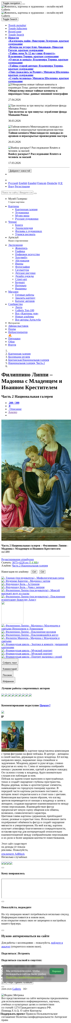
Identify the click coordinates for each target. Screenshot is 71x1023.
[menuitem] (60, 183)
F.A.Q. (16, 1010)
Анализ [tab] (12, 412)
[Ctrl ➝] (35, 628)
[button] (17, 25)
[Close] (35, 193)
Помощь (6, 1010)
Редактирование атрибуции (17, 559)
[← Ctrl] (35, 599)
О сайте (25, 1010)
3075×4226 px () (25, 562)
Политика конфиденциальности (35, 1016)
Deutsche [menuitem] (52, 183)
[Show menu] (23, 3)
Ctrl (34, 572)
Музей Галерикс (17, 200)
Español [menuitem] (32, 183)
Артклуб (18, 239)
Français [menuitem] (41, 183)
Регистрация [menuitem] (22, 186)
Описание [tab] (15, 409)
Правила (31, 1013)
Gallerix (16, 988)
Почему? (45, 705)
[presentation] (39, 415)
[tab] (13, 402)
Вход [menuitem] (11, 186)
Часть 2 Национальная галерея (30, 565)
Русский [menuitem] (13, 183)
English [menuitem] (23, 183)
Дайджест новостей (20, 171)
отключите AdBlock (13, 853)
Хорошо (56, 971)
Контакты (36, 1010)
